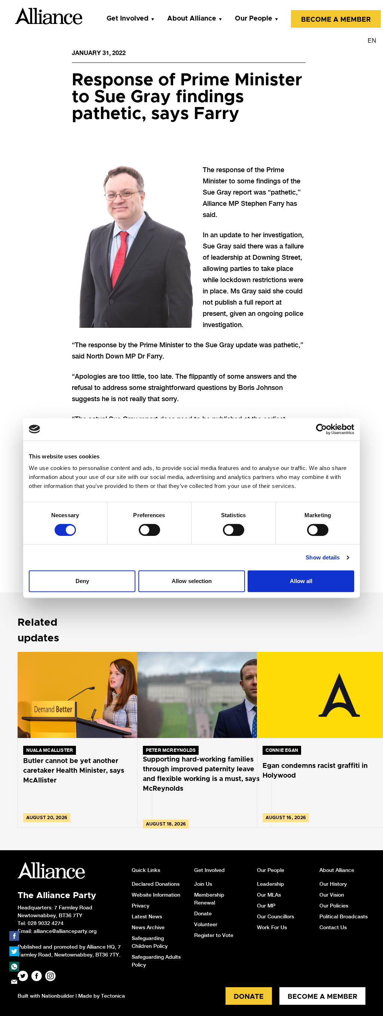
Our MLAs (269, 895)
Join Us (203, 884)
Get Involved (127, 18)
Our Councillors (275, 916)
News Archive (148, 927)
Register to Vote (213, 935)
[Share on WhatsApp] (14, 966)
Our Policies (333, 906)
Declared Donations (156, 884)
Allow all (301, 581)
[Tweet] (14, 951)
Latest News (147, 916)
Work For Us (272, 927)
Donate (203, 913)
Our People (253, 18)
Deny (82, 581)
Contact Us (333, 927)
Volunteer (205, 924)
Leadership (270, 884)
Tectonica (113, 996)
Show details (323, 557)
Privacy (140, 906)
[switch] (149, 530)
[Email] (14, 982)
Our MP (266, 906)
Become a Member (336, 19)
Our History (333, 884)
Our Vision (331, 895)
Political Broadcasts (343, 916)
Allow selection (192, 581)
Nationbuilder (58, 996)
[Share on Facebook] (14, 936)
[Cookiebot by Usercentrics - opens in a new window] (321, 429)
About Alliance (191, 18)
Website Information (156, 895)
